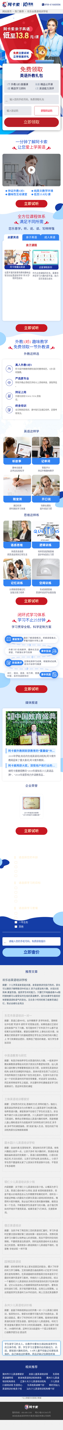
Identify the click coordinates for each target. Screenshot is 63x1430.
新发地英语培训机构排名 (30, 1378)
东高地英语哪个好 (35, 1385)
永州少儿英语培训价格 (18, 1305)
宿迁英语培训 (12, 1225)
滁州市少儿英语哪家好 (13, 1374)
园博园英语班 (12, 1261)
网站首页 (7, 11)
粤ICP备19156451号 (43, 1413)
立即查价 (31, 952)
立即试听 (31, 204)
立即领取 (31, 122)
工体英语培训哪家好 (16, 1099)
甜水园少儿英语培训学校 (19, 1142)
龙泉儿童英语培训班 (38, 1374)
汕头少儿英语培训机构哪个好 (40, 1389)
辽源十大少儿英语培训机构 (33, 1381)
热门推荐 (19, 11)
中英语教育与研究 (15, 1055)
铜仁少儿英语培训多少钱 (19, 1182)
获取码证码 (46, 110)
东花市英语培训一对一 (18, 1015)
